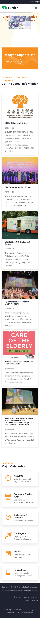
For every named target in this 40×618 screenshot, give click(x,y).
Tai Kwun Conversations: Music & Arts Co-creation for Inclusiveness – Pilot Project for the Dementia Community (19, 421)
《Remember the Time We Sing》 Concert (17, 302)
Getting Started (11, 61)
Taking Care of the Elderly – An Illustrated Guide (19, 362)
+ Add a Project (34, 1)
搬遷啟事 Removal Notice (16, 123)
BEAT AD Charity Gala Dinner (18, 187)
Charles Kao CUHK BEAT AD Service (17, 243)
